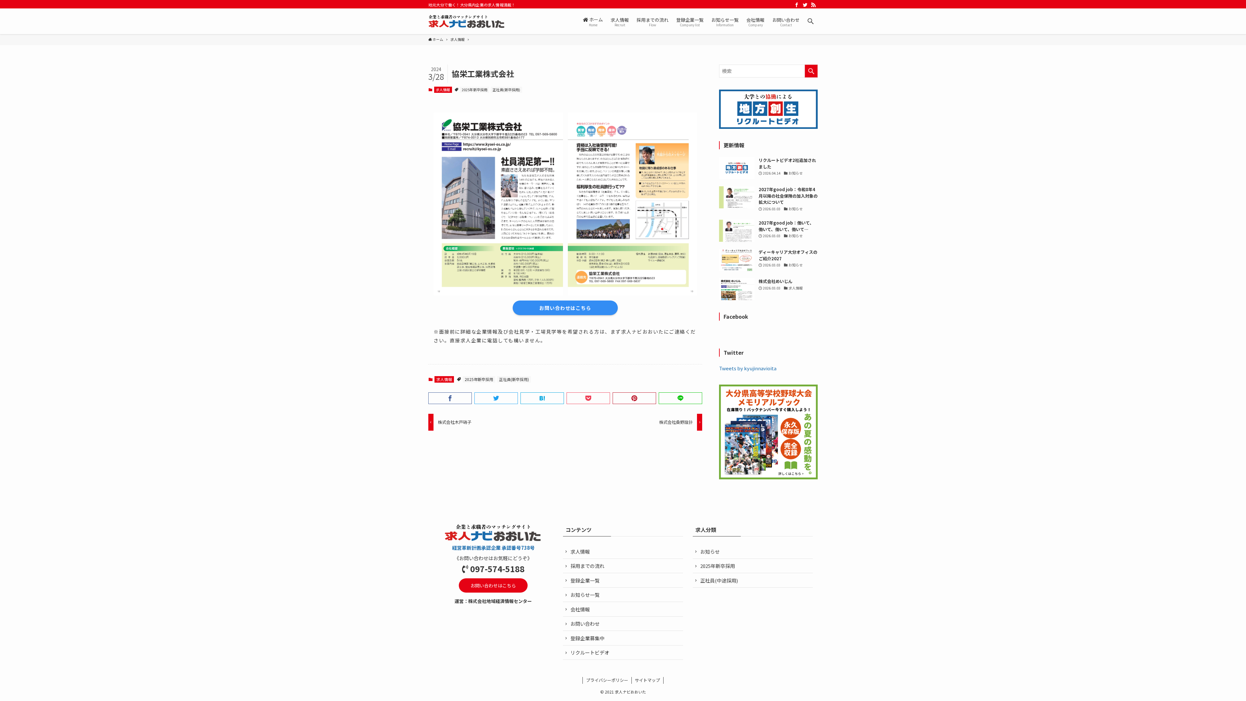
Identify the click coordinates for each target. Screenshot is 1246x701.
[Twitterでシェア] (496, 398)
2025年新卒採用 (474, 89)
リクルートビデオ (589, 652)
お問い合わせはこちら (565, 307)
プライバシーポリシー (607, 680)
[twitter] (805, 4)
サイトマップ (647, 680)
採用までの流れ (587, 565)
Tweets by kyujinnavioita (747, 368)
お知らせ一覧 (585, 594)
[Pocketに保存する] (588, 398)
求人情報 (443, 89)
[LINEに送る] (680, 398)
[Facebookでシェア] (450, 398)
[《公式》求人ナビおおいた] (466, 21)
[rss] (813, 4)
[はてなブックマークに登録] (542, 398)
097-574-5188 (497, 568)
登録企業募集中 (587, 638)
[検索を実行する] (811, 71)
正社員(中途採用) (719, 580)
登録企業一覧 (585, 580)
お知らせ (710, 551)
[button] (810, 21)
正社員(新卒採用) (506, 89)
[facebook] (796, 4)
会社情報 (580, 609)
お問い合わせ (585, 623)
